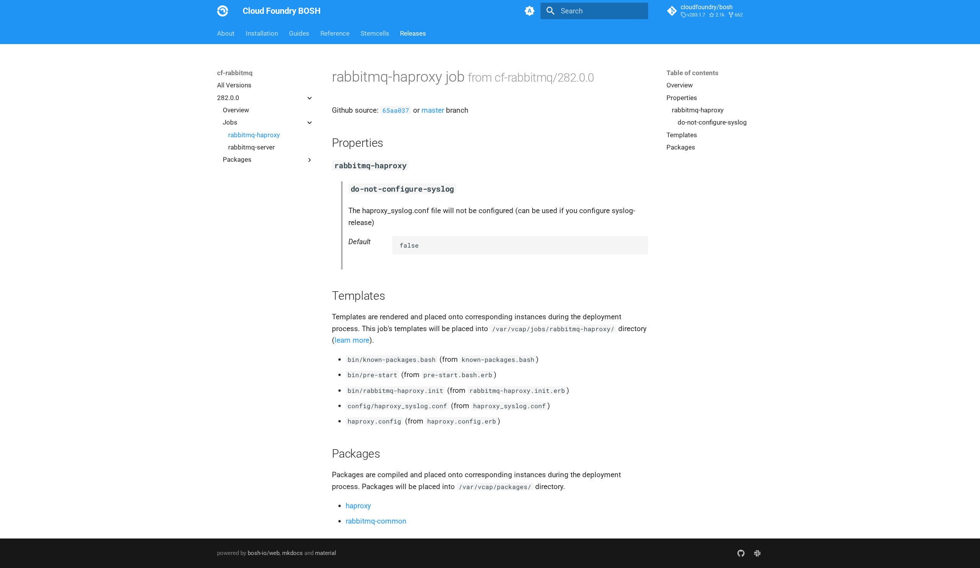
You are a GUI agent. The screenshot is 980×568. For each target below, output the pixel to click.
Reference (335, 33)
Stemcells (374, 33)
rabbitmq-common (376, 521)
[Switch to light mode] (529, 11)
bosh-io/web (263, 553)
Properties (681, 98)
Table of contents (692, 73)
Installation (262, 33)
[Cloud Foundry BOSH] (223, 11)
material (325, 553)
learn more (352, 340)
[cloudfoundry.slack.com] (757, 553)
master (432, 110)
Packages (680, 147)
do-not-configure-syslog (712, 122)
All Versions (234, 85)
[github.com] (740, 553)
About (226, 33)
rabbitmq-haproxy (254, 135)
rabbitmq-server (251, 147)
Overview (236, 110)
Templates (681, 135)
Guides (299, 33)
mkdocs (292, 553)
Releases (413, 33)
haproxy (358, 505)
